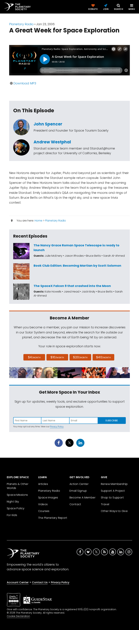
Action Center (79, 496)
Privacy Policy (57, 426)
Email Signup (78, 503)
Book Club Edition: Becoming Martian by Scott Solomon (77, 265)
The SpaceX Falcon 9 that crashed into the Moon (72, 286)
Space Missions (17, 507)
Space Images (48, 510)
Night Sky (13, 514)
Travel (105, 517)
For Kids (12, 527)
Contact (75, 517)
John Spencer (48, 124)
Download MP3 (24, 83)
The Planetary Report (52, 530)
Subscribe (111, 420)
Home (38, 221)
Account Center (18, 595)
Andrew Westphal (52, 142)
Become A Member (82, 510)
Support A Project (113, 503)
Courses (43, 523)
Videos (43, 517)
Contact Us (40, 595)
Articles (43, 496)
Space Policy (16, 521)
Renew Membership (114, 496)
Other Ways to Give (114, 523)
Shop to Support (112, 510)
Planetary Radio (21, 24)
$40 (103, 357)
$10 (57, 357)
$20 (80, 357)
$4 (34, 357)
